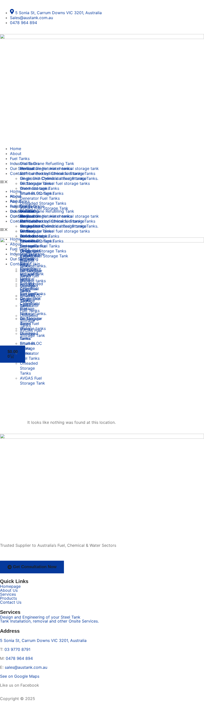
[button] (102, 182)
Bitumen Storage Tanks (41, 193)
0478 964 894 (19, 658)
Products (8, 598)
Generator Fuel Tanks (40, 198)
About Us (9, 590)
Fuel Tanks (20, 158)
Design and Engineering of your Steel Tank (40, 617)
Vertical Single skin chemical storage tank (59, 168)
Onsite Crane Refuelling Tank (47, 163)
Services (8, 594)
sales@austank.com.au (26, 667)
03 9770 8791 (17, 649)
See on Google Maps (19, 676)
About (15, 153)
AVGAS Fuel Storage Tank (32, 381)
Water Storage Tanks (39, 188)
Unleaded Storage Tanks (43, 203)
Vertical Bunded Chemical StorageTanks (57, 173)
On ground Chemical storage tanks (53, 178)
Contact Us (10, 602)
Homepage (10, 586)
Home (15, 148)
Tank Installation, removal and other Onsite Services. (49, 621)
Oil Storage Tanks (36, 183)
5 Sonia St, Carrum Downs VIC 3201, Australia (43, 640)
